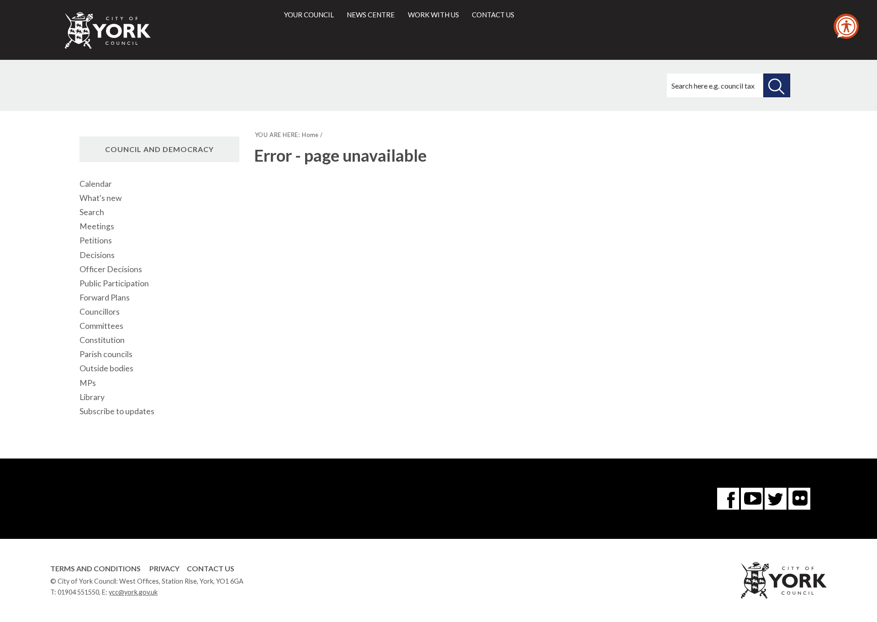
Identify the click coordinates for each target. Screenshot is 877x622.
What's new (100, 198)
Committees (101, 326)
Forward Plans (104, 297)
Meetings (96, 226)
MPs (87, 383)
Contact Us (210, 568)
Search (91, 212)
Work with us (433, 15)
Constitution (102, 340)
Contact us (493, 15)
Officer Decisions (110, 269)
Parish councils (105, 354)
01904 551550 (78, 592)
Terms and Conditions (95, 568)
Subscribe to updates (116, 411)
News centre (371, 15)
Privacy (164, 568)
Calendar (95, 184)
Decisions (97, 255)
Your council (309, 15)
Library (92, 397)
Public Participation (114, 283)
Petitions (95, 240)
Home (310, 134)
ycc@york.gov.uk (133, 592)
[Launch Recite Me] (846, 26)
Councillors (99, 311)
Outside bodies (106, 368)
